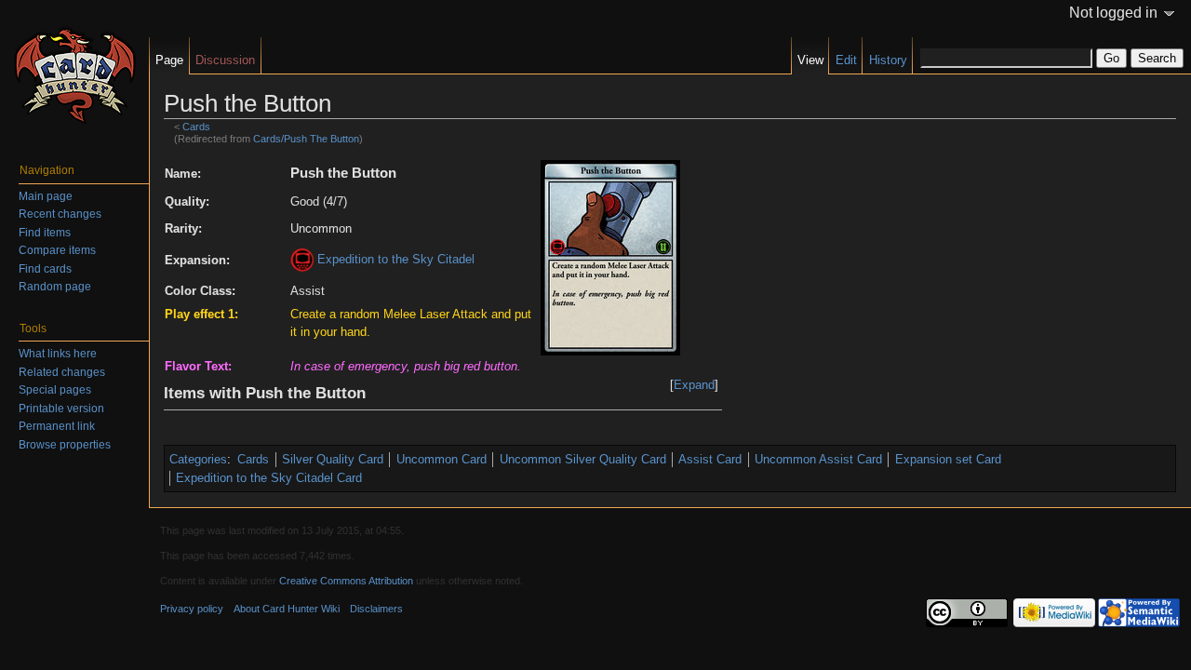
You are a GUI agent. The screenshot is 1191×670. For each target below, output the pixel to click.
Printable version (61, 408)
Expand (694, 385)
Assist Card (710, 459)
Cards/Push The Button (306, 138)
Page (169, 60)
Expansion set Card (948, 459)
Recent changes (60, 214)
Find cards (45, 268)
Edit (846, 60)
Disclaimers (376, 608)
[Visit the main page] (74, 74)
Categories (198, 459)
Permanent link (57, 426)
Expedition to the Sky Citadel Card (269, 478)
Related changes (62, 372)
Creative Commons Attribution (346, 580)
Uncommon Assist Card (818, 459)
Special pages (55, 389)
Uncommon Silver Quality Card (583, 459)
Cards (196, 126)
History (888, 60)
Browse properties (65, 444)
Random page (55, 286)
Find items (45, 232)
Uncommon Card (441, 459)
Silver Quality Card (332, 459)
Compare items (57, 250)
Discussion (225, 60)
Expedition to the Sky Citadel (396, 259)
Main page (46, 196)
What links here (58, 353)
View (810, 60)
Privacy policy (191, 608)
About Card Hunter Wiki (287, 608)
